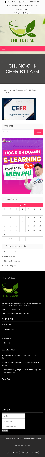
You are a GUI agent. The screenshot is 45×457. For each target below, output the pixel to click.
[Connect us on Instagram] (27, 452)
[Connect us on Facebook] (8, 452)
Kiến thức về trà (10, 252)
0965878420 (34, 2)
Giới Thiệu (8, 325)
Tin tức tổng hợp (10, 266)
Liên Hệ (7, 343)
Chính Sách (8, 338)
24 (5, 230)
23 (40, 226)
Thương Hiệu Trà (10, 329)
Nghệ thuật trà (9, 256)
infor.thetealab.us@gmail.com (16, 2)
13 (22, 222)
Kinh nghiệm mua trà (12, 261)
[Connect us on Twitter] (13, 452)
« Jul (10, 238)
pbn (6, 90)
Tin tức (6, 334)
